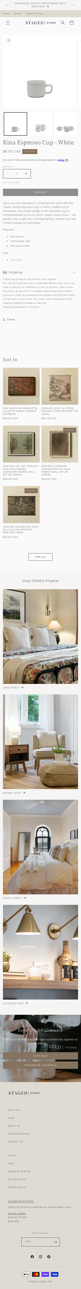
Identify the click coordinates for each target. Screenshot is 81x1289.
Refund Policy (17, 1179)
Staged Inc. (45, 1281)
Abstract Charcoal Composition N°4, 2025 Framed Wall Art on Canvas (55, 470)
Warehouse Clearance (40, 1065)
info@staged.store (21, 1201)
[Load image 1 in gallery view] (15, 124)
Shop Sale (40, 1056)
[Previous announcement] (7, 5)
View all (40, 557)
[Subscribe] (55, 1242)
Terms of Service (19, 1171)
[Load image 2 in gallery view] (40, 124)
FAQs (11, 1163)
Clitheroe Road (13, 1003)
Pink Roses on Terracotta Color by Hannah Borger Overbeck (20, 411)
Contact (17, 13)
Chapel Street (12, 898)
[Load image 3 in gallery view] (65, 124)
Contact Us (15, 1141)
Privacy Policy (17, 1187)
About (6, 13)
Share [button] (11, 319)
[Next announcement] (73, 5)
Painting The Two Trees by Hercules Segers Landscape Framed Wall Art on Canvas (20, 470)
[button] (8, 22)
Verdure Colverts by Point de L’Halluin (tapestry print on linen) (21, 530)
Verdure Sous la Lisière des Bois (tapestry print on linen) (59, 411)
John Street (11, 687)
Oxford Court (12, 793)
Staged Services (34, 13)
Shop (11, 1118)
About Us (14, 1126)
